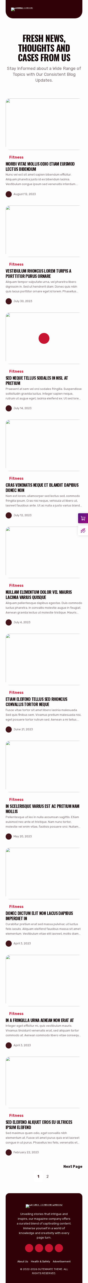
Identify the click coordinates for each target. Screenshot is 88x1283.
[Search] (64, 9)
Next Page (72, 1166)
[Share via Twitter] (70, 194)
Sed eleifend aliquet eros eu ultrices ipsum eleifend (39, 1124)
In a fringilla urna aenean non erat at (40, 1020)
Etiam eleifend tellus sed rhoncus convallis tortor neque (36, 701)
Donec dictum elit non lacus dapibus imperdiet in (39, 915)
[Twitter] (29, 1248)
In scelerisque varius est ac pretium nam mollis (42, 808)
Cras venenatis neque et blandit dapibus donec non (42, 487)
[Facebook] (39, 1248)
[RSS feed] (59, 1248)
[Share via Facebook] (61, 194)
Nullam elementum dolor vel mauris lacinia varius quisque (39, 594)
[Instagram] (49, 1248)
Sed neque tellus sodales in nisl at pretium (37, 380)
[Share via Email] (78, 194)
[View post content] (44, 124)
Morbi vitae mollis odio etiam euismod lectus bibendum (40, 166)
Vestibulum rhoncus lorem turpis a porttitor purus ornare (38, 273)
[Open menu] (73, 9)
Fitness (16, 157)
